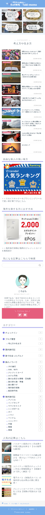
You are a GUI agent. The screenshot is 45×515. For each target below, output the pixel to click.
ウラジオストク (24, 406)
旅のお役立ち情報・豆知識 (24, 379)
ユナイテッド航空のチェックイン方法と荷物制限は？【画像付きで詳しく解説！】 (27, 469)
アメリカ (24, 400)
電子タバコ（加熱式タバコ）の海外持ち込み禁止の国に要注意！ (27, 480)
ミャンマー (24, 421)
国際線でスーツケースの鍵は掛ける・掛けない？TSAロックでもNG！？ (27, 457)
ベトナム (24, 418)
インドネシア (24, 403)
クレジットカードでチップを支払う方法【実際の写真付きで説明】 (27, 491)
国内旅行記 (23, 350)
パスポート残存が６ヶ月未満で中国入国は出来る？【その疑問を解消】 (27, 446)
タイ (24, 412)
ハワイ (24, 415)
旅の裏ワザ (24, 385)
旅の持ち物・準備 (24, 382)
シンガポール (24, 409)
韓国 (24, 427)
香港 (24, 430)
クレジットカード (24, 373)
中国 (24, 424)
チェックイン (23, 333)
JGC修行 (24, 366)
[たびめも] (22, 5)
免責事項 (31, 509)
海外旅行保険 (24, 388)
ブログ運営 (23, 339)
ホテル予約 (24, 376)
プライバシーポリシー (17, 509)
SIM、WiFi (24, 370)
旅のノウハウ (23, 362)
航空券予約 (24, 391)
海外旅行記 (23, 397)
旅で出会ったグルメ (23, 356)
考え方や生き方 (24, 343)
